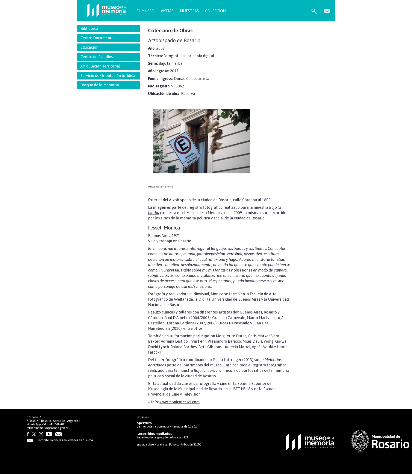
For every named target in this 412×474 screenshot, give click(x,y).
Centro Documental (97, 38)
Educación (89, 47)
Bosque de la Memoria (99, 85)
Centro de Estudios (96, 56)
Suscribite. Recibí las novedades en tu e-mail (64, 440)
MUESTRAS (189, 11)
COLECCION (215, 11)
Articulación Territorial (100, 66)
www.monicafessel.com (179, 402)
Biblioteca (89, 28)
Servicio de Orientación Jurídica (107, 75)
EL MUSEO (145, 11)
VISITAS (167, 11)
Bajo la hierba (206, 370)
